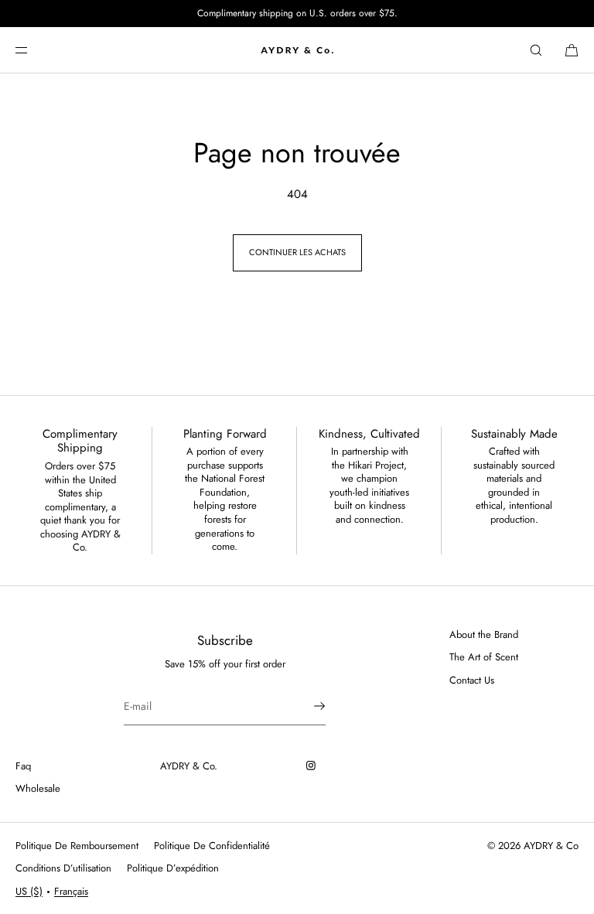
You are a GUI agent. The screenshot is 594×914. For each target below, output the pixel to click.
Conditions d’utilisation (63, 868)
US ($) (29, 891)
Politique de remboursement (76, 845)
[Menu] (34, 50)
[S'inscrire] (306, 706)
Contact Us (471, 680)
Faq (23, 766)
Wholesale (37, 788)
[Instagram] (314, 766)
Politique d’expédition (173, 868)
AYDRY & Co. (188, 766)
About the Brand (483, 634)
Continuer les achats (297, 252)
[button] (536, 50)
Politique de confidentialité (212, 845)
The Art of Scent (483, 657)
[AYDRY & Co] (297, 50)
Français (71, 891)
